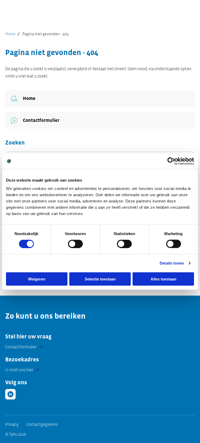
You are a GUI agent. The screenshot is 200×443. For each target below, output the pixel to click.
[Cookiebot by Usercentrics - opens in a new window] (171, 161)
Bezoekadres (22, 359)
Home (10, 34)
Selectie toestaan (100, 279)
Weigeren (36, 279)
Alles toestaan (163, 279)
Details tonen (172, 263)
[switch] (75, 244)
